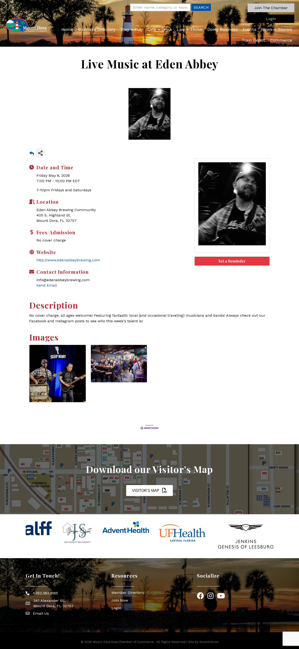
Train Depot (253, 40)
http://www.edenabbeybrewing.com (68, 260)
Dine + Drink (160, 29)
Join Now (119, 600)
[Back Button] (31, 154)
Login (116, 608)
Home (67, 29)
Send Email (46, 285)
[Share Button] (40, 153)
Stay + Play (131, 29)
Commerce (281, 40)
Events (249, 29)
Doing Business (222, 29)
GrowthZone (208, 642)
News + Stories (276, 29)
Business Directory (96, 29)
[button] (271, 8)
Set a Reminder (232, 261)
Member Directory (127, 592)
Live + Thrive (190, 29)
